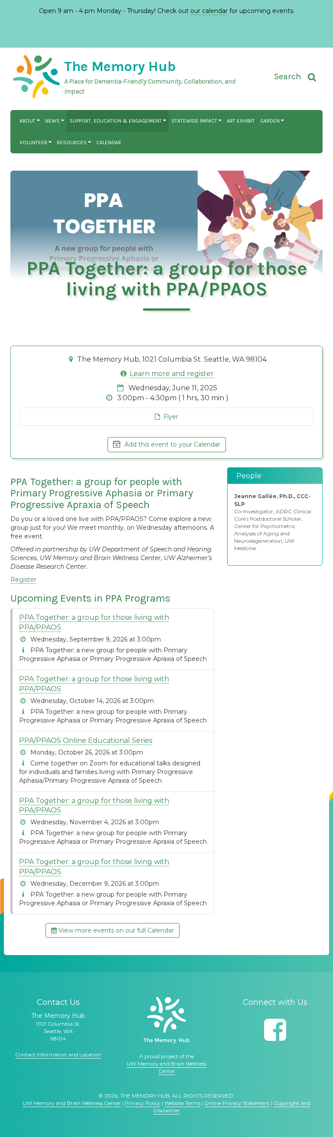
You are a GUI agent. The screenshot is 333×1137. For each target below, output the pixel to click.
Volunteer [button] (34, 142)
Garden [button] (270, 121)
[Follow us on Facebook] (275, 1030)
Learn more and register (172, 373)
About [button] (28, 121)
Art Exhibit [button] (241, 121)
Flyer (169, 417)
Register (23, 579)
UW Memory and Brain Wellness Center (72, 1103)
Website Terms (182, 1103)
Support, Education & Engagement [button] (116, 121)
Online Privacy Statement (237, 1103)
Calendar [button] (108, 142)
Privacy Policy (142, 1103)
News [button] (53, 121)
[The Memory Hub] (166, 1020)
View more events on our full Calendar (115, 930)
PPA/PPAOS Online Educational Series (85, 740)
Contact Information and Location (58, 1054)
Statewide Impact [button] (195, 121)
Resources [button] (72, 142)
